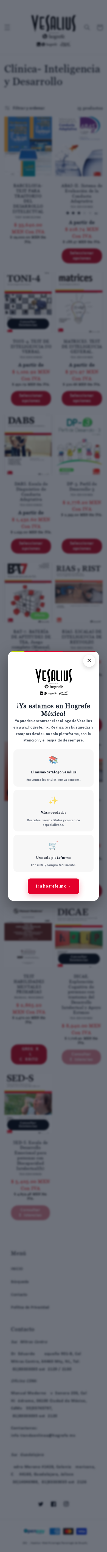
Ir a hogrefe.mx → (53, 886)
